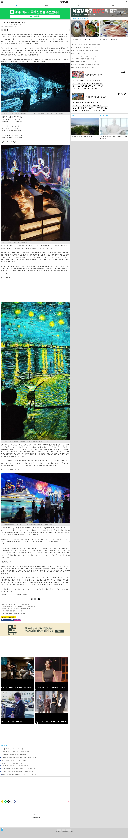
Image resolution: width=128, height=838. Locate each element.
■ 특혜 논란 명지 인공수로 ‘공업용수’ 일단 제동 (82, 59)
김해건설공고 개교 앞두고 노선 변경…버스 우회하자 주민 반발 (90, 108)
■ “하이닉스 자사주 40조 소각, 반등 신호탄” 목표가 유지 (84, 50)
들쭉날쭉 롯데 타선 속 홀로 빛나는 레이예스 (85, 88)
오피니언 (80, 5)
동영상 (112, 5)
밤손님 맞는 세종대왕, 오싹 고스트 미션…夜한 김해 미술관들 (16, 604)
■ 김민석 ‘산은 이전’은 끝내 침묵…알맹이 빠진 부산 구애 (85, 64)
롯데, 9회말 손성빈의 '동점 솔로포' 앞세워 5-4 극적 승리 (88, 86)
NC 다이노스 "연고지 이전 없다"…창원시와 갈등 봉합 (87, 105)
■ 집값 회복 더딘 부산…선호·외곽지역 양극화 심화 (83, 47)
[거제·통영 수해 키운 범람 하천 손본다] (105, 99)
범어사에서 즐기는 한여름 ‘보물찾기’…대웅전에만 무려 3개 (16, 608)
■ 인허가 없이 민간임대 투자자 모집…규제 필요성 (83, 61)
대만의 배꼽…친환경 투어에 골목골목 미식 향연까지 (14, 613)
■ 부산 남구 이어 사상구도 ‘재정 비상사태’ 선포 (82, 67)
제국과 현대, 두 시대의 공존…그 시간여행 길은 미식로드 (15, 611)
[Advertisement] (35, 290)
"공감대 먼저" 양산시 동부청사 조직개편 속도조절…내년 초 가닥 (90, 110)
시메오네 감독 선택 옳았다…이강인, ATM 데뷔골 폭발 (87, 83)
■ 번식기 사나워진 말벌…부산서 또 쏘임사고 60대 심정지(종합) (86, 44)
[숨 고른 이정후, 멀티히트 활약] (105, 77)
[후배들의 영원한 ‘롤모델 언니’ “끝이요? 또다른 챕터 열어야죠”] (51, 681)
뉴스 (16, 5)
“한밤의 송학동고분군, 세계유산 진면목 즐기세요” (86, 102)
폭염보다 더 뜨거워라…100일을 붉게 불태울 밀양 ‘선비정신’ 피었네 (18, 606)
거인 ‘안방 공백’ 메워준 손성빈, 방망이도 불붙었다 (86, 80)
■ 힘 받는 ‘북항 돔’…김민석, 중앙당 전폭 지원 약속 (83, 56)
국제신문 (2, 830)
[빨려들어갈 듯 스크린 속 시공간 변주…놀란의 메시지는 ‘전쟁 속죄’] (51, 713)
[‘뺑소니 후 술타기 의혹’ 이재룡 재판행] (17, 717)
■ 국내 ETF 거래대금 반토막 (78, 53)
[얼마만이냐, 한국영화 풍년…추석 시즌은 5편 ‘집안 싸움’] (17, 679)
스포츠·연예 (48, 5)
